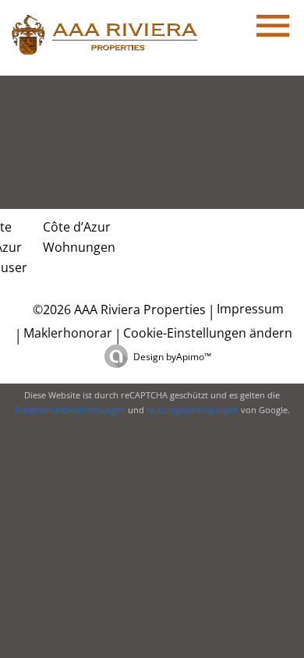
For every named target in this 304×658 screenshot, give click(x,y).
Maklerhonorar (67, 332)
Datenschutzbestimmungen (70, 410)
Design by (172, 357)
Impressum (250, 308)
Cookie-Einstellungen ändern (207, 332)
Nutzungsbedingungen (193, 410)
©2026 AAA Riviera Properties (118, 309)
